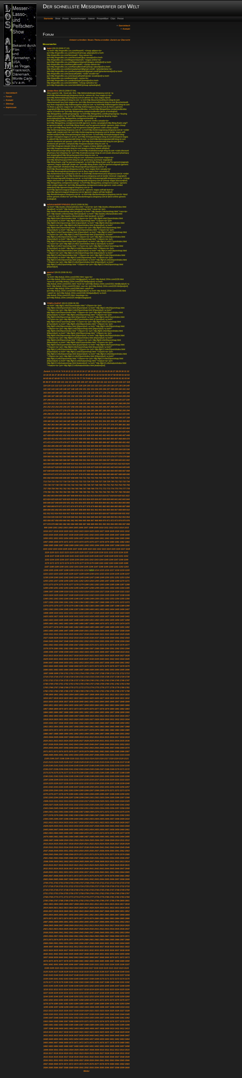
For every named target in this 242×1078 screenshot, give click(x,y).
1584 (76, 648)
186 (49, 396)
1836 (61, 702)
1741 (96, 680)
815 (100, 496)
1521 (101, 634)
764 (72, 489)
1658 (107, 663)
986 (80, 524)
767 (84, 489)
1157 (67, 560)
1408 (45, 613)
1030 (117, 531)
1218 (117, 570)
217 (84, 400)
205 (124, 396)
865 (124, 503)
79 (86, 378)
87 (109, 378)
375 (100, 425)
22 (100, 371)
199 (100, 396)
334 (112, 417)
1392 (50, 609)
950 (112, 517)
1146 (96, 556)
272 (128, 407)
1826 (96, 698)
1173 (62, 563)
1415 (81, 613)
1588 (96, 648)
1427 (56, 616)
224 (112, 400)
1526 (127, 634)
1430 (71, 616)
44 (75, 375)
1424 (127, 613)
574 (104, 456)
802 (49, 496)
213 (68, 400)
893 (61, 510)
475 (61, 442)
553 (108, 453)
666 (120, 471)
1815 (127, 694)
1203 (126, 567)
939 (68, 517)
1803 (66, 694)
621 (116, 464)
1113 (104, 549)
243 (100, 403)
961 (68, 520)
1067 (45, 542)
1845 (107, 702)
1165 (106, 560)
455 (68, 439)
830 (72, 499)
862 (112, 503)
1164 (101, 560)
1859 (91, 705)
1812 (112, 694)
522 (72, 449)
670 (49, 474)
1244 (76, 577)
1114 (109, 549)
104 (74, 382)
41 (67, 375)
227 (124, 400)
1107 (75, 549)
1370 (112, 602)
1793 (101, 691)
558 (128, 453)
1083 (127, 542)
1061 (101, 538)
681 (92, 474)
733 (124, 481)
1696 (127, 670)
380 (120, 425)
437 (84, 435)
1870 (61, 709)
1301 (107, 588)
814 (96, 496)
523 (76, 449)
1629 (45, 659)
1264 (91, 581)
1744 (112, 680)
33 (44, 375)
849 (61, 503)
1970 (50, 730)
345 (68, 421)
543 (68, 453)
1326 (61, 595)
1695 (122, 670)
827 (61, 499)
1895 (101, 712)
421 (108, 432)
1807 (86, 694)
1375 (50, 606)
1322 (127, 591)
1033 (45, 535)
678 (80, 474)
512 (120, 446)
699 (76, 478)
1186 (126, 563)
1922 (66, 719)
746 (88, 485)
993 (108, 524)
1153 (47, 560)
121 (52, 386)
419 (100, 432)
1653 (81, 663)
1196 (91, 567)
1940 (71, 723)
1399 (86, 609)
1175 (71, 563)
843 (124, 499)
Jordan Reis (52, 91)
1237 (127, 574)
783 (61, 492)
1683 (61, 670)
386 (57, 428)
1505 (107, 631)
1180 (96, 563)
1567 (76, 645)
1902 (51, 716)
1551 (81, 641)
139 (124, 386)
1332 (91, 595)
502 (80, 446)
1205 (51, 570)
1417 (91, 613)
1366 (91, 602)
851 (68, 503)
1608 (112, 652)
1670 (81, 666)
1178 (86, 563)
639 (100, 467)
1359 (56, 602)
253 (53, 407)
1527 (45, 638)
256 (65, 407)
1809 (96, 694)
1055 (71, 538)
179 (108, 393)
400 (112, 428)
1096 (107, 545)
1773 (86, 687)
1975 (76, 730)
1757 (91, 684)
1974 (71, 730)
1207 (61, 570)
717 (61, 481)
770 (96, 489)
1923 (71, 719)
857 (92, 503)
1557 (112, 641)
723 (84, 481)
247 (116, 403)
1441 (127, 616)
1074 (81, 542)
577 (116, 456)
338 (128, 417)
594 (96, 460)
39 (61, 375)
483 (92, 442)
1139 (62, 556)
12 (72, 371)
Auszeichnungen (78, 18)
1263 (86, 581)
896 (72, 510)
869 (53, 506)
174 (88, 393)
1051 (50, 538)
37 (55, 375)
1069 (56, 542)
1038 (71, 535)
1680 (45, 670)
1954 (56, 727)
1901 (45, 716)
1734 (61, 680)
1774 (91, 687)
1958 (76, 727)
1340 (45, 599)
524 (80, 449)
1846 (112, 702)
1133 (116, 552)
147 (68, 389)
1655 (91, 663)
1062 (107, 538)
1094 (96, 545)
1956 (66, 727)
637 (92, 467)
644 (120, 467)
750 (104, 485)
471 (45, 442)
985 (76, 524)
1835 (56, 702)
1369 (107, 602)
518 (57, 449)
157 (108, 389)
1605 (96, 652)
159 (116, 389)
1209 (71, 570)
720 (72, 481)
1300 (101, 588)
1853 (61, 705)
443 (108, 435)
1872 (71, 709)
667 (124, 471)
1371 (117, 602)
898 (80, 510)
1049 (127, 535)
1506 (112, 631)
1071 (66, 542)
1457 (122, 620)
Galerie (91, 18)
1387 (112, 606)
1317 (101, 591)
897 (76, 510)
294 (128, 410)
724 (88, 481)
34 (47, 375)
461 (92, 439)
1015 (126, 527)
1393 (56, 609)
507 (100, 446)
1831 (122, 698)
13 (75, 371)
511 (116, 446)
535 (124, 449)
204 (120, 396)
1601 (76, 652)
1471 (107, 623)
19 (92, 371)
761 (61, 489)
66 (50, 378)
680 (88, 474)
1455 (112, 620)
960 (65, 520)
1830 (117, 698)
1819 (61, 698)
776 (120, 489)
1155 (57, 560)
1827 (101, 698)
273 (45, 410)
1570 (91, 645)
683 (100, 474)
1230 (91, 574)
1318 (107, 591)
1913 (107, 716)
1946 (101, 723)
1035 (56, 535)
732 (120, 481)
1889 (71, 712)
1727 (112, 677)
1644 (122, 659)
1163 (96, 560)
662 (104, 471)
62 (125, 375)
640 (104, 467)
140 (128, 386)
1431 (76, 616)
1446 (66, 620)
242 (96, 403)
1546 (56, 641)
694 (57, 478)
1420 (107, 613)
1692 (107, 670)
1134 (121, 552)
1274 (56, 584)
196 (88, 396)
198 (96, 396)
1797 (122, 691)
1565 (66, 645)
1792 (96, 691)
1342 (56, 599)
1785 (61, 691)
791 (92, 492)
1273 (50, 584)
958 (57, 520)
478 (72, 442)
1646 (45, 663)
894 (65, 510)
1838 (71, 702)
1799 (45, 694)
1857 (81, 705)
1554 (96, 641)
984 (72, 524)
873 (68, 506)
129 (84, 386)
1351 (101, 599)
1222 (50, 574)
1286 (117, 584)
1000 (50, 527)
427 (45, 435)
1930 (107, 719)
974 (120, 520)
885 (116, 506)
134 (104, 386)
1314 (86, 591)
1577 (127, 645)
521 (68, 449)
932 (128, 513)
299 (61, 414)
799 (124, 492)
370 (80, 425)
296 (49, 414)
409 (61, 432)
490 (120, 442)
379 (116, 425)
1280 (86, 584)
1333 (96, 595)
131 (92, 386)
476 (65, 442)
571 (92, 456)
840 (112, 499)
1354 (117, 599)
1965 (112, 727)
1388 (117, 606)
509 (108, 446)
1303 (117, 588)
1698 (51, 673)
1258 (61, 581)
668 (128, 471)
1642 (112, 659)
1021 (71, 531)
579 (124, 456)
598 (112, 460)
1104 (60, 549)
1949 (117, 723)
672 (57, 474)
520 (65, 449)
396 (96, 428)
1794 (107, 691)
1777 (107, 687)
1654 (86, 663)
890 (49, 510)
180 (112, 393)
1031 (122, 531)
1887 (61, 712)
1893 (91, 712)
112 (105, 382)
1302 (112, 588)
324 (72, 417)
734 (128, 481)
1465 (76, 623)
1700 (61, 673)
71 (64, 378)
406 (49, 432)
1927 (91, 719)
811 (84, 496)
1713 (127, 673)
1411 (61, 613)
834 (88, 499)
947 (100, 517)
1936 (50, 723)
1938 (61, 723)
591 (84, 460)
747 (92, 485)
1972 (61, 730)
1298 (91, 588)
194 (80, 396)
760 (57, 489)
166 (57, 393)
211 (60, 400)
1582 (66, 648)
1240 (56, 577)
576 (112, 456)
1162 (91, 560)
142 (49, 389)
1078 (101, 542)
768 (88, 489)
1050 (45, 538)
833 (84, 499)
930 (120, 513)
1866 (127, 705)
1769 (66, 687)
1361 (66, 602)
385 (53, 428)
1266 (101, 581)
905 (108, 510)
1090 (76, 545)
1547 (61, 641)
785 (68, 492)
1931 (112, 719)
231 (53, 403)
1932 (117, 719)
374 (96, 425)
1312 (76, 591)
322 (65, 417)
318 (49, 417)
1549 (71, 641)
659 (92, 471)
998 (128, 524)
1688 (86, 670)
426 (128, 432)
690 (128, 474)
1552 (86, 641)
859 (100, 503)
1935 (45, 723)
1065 (122, 538)
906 (112, 510)
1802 (61, 694)
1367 (96, 602)
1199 (106, 567)
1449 (81, 620)
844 (128, 499)
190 (65, 396)
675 (68, 474)
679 (84, 474)
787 (76, 492)
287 (100, 410)
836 (96, 499)
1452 (96, 620)
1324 (50, 595)
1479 (61, 627)
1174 (67, 563)
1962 (96, 727)
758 (49, 489)
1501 (86, 631)
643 (116, 467)
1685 (71, 670)
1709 (107, 673)
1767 (56, 687)
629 (61, 467)
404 (128, 428)
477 (68, 442)
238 (80, 403)
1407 (127, 609)
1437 (107, 616)
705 (100, 478)
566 (72, 456)
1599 (66, 652)
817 (108, 496)
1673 (96, 666)
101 (62, 382)
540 (57, 453)
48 (86, 375)
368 (72, 425)
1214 (96, 570)
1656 (96, 663)
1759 (101, 684)
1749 (50, 684)
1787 (71, 691)
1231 (96, 574)
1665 (56, 666)
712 (128, 478)
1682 (56, 670)
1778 (112, 687)
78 (83, 378)
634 (80, 467)
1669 (76, 666)
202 (112, 396)
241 (92, 403)
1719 (71, 677)
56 (109, 375)
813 (92, 496)
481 (84, 442)
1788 (76, 691)
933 (45, 517)
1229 (86, 574)
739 (61, 485)
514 (128, 446)
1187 (46, 567)
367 (68, 425)
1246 (86, 577)
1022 (76, 531)
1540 (112, 638)
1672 (91, 666)
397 (100, 428)
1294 (71, 588)
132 (96, 386)
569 (84, 456)
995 (116, 524)
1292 (61, 588)
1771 (76, 687)
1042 (91, 535)
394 (88, 428)
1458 (127, 620)
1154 (52, 560)
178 (104, 393)
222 (104, 400)
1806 (81, 694)
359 (124, 421)
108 (90, 382)
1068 (50, 542)
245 (108, 403)
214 (72, 400)
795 (108, 492)
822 (128, 496)
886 (120, 506)
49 (89, 375)
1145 (91, 556)
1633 (66, 659)
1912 (101, 716)
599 (116, 460)
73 (69, 378)
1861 (101, 705)
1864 (117, 705)
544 (72, 453)
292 (120, 410)
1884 (45, 712)
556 (120, 453)
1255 (45, 581)
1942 (81, 723)
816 (104, 496)
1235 (117, 574)
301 (68, 414)
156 (104, 389)
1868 (50, 709)
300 (65, 414)
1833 (45, 702)
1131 (106, 552)
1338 (122, 595)
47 (83, 375)
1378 (66, 606)
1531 (66, 638)
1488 (107, 627)
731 (116, 481)
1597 (56, 652)
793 (100, 492)
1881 (117, 709)
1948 (112, 723)
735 (45, 485)
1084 (45, 545)
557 (124, 453)
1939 (66, 723)
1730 (127, 677)
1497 (66, 631)
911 (45, 513)
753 (116, 485)
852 (72, 503)
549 (92, 453)
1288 (127, 584)
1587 (91, 648)
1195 (86, 567)
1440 (122, 616)
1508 (122, 631)
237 (76, 403)
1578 (45, 648)
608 (65, 464)
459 (84, 439)
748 (96, 485)
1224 (61, 574)
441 (100, 435)
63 (128, 375)
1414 (76, 613)
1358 (50, 602)
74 (72, 378)
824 (49, 499)
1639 (96, 659)
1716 (56, 677)
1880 (112, 709)
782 (57, 492)
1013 (116, 527)
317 (45, 417)
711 (124, 478)
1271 (127, 581)
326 (80, 417)
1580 (56, 648)
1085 (51, 545)
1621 (91, 655)
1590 (107, 648)
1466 (81, 623)
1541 (117, 638)
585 (61, 460)
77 (81, 378)
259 (76, 407)
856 (88, 503)
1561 (45, 645)
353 (100, 421)
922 (88, 513)
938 (65, 517)
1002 (60, 527)
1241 (61, 577)
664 (112, 471)
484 (96, 442)
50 (92, 375)
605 (53, 464)
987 (84, 524)
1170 (47, 563)
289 (108, 410)
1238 (45, 577)
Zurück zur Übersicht (120, 40)
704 (96, 478)
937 (61, 517)
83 (97, 378)
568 (80, 456)
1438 (112, 616)
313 (116, 414)
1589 (101, 648)
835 (92, 499)
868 (49, 506)
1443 (50, 620)
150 (80, 389)
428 (49, 435)
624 (128, 464)
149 (76, 389)
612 (80, 464)
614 (88, 464)
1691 (101, 670)
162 (128, 389)
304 (80, 414)
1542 (122, 638)
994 (112, 524)
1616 (66, 655)
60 (120, 375)
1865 (122, 705)
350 (88, 421)
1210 (76, 570)
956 (49, 520)
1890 (76, 712)
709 (116, 478)
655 (76, 471)
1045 (107, 535)
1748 (45, 684)
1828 (107, 698)
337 (124, 417)
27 (114, 371)
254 (57, 407)
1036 (61, 535)
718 (65, 481)
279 (68, 410)
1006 (81, 527)
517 (53, 449)
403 (124, 428)
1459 (45, 623)
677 (76, 474)
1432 (81, 616)
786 (72, 492)
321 (61, 417)
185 (45, 396)
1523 (112, 634)
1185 (121, 563)
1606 (102, 652)
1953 (50, 727)
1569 (86, 645)
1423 (122, 613)
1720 (76, 677)
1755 (81, 684)
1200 (111, 567)
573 (100, 456)
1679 (127, 666)
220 (96, 400)
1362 (71, 602)
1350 (96, 599)
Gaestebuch (11, 93)
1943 (86, 723)
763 (68, 489)
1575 (117, 645)
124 (64, 386)
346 (72, 421)
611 (76, 464)
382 (128, 425)
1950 (122, 723)
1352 (107, 599)
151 (84, 389)
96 (47, 382)
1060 (96, 538)
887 (124, 506)
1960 (86, 727)
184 (128, 393)
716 (57, 481)
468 (120, 439)
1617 (71, 655)
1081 (117, 542)
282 (80, 410)
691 (45, 478)
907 (116, 510)
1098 (117, 545)
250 (128, 403)
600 (120, 460)
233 (61, 403)
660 (96, 471)
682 (96, 474)
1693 (112, 670)
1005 (75, 527)
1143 (81, 556)
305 (84, 414)
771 (100, 489)
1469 (96, 623)
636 (88, 467)
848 (57, 503)
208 (49, 400)
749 (100, 485)
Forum (9, 96)
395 (92, 428)
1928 (96, 719)
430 (57, 435)
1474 (122, 623)
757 (45, 489)
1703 (76, 673)
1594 (127, 648)
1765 (45, 687)
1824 (86, 698)
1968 (127, 727)
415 (84, 432)
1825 (91, 698)
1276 (66, 584)
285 (92, 410)
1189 (56, 567)
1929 (101, 719)
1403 (107, 609)
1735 (66, 680)
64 (44, 378)
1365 (86, 602)
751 (108, 485)
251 (45, 407)
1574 (112, 645)
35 (50, 375)
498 (65, 446)
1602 (81, 652)
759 (53, 489)
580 (128, 456)
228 (128, 400)
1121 (56, 552)
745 (84, 485)
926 (104, 513)
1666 (61, 666)
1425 (45, 616)
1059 (91, 538)
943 (84, 517)
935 (53, 517)
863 (116, 503)
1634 (71, 659)
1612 (45, 655)
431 (61, 435)
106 (82, 382)
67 (53, 378)
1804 (71, 694)
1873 (76, 709)
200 (104, 396)
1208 (66, 570)
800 (128, 492)
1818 (56, 698)
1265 (96, 581)
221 (100, 400)
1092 (86, 545)
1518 (86, 634)
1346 (76, 599)
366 (65, 425)
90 (117, 378)
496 (57, 446)
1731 (45, 680)
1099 (122, 545)
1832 (127, 698)
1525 (122, 634)
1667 (66, 666)
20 (94, 371)
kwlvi (49, 48)
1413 (71, 613)
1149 (111, 556)
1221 (45, 574)
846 (49, 503)
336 (120, 417)
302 (72, 414)
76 (78, 378)
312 (112, 414)
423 (116, 432)
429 (53, 435)
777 (124, 489)
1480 (66, 627)
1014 (121, 527)
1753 (71, 684)
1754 (76, 684)
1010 (101, 527)
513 (124, 446)
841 (116, 499)
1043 (96, 535)
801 (45, 496)
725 (92, 481)
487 (108, 442)
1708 (102, 673)
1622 (96, 655)
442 (104, 435)
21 (97, 371)
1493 (45, 631)
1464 (71, 623)
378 (112, 425)
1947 (107, 723)
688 (120, 474)
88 (111, 378)
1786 (66, 691)
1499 (76, 631)
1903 (56, 716)
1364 (81, 602)
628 (57, 467)
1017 (50, 531)
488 (112, 442)
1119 (47, 552)
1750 (56, 684)
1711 (117, 673)
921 (84, 513)
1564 (61, 645)
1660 (117, 663)
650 (57, 471)
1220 (127, 570)
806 (65, 496)
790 (88, 492)
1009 (96, 527)
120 (49, 386)
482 (88, 442)
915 (60, 513)
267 (108, 407)
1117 (123, 549)
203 (116, 396)
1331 (86, 595)
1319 (112, 591)
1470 (101, 623)
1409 (51, 613)
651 (61, 471)
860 (104, 503)
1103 (55, 549)
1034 (50, 535)
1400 (91, 609)
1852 (56, 705)
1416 (86, 613)
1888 (66, 712)
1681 (50, 670)
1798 (127, 691)
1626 (117, 655)
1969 (45, 730)
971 (108, 520)
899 (84, 510)
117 (124, 382)
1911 (96, 716)
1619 (81, 655)
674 (65, 474)
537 (45, 453)
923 (92, 513)
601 (124, 460)
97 (50, 382)
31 (125, 371)
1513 (61, 634)
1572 (101, 645)
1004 (70, 527)
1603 (86, 652)
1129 (96, 552)
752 (112, 485)
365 (61, 425)
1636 (81, 659)
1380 (76, 606)
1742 (101, 680)
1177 (81, 563)
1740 (91, 680)
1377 (61, 606)
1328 (71, 595)
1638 (91, 659)
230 (49, 403)
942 (80, 517)
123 (60, 386)
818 (112, 496)
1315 (91, 591)
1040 (81, 535)
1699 (56, 673)
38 (58, 375)
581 (45, 460)
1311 (71, 591)
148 (72, 389)
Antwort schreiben (78, 40)
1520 (96, 634)
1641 (107, 659)
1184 (116, 563)
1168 (121, 560)
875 (76, 506)
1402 (101, 609)
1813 (117, 694)
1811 (107, 694)
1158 (71, 560)
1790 (86, 691)
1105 (65, 549)
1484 (86, 627)
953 (124, 517)
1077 (96, 542)
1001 (55, 527)
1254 (127, 577)
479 (76, 442)
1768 (61, 687)
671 (53, 474)
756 (128, 485)
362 (49, 425)
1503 (96, 631)
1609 (117, 652)
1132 (111, 552)
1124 (71, 552)
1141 (71, 556)
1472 (112, 623)
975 (124, 520)
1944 (91, 723)
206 (128, 396)
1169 (126, 560)
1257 (56, 581)
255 (61, 407)
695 (61, 478)
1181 (101, 563)
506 (96, 446)
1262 (81, 581)
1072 (71, 542)
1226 (71, 574)
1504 (101, 631)
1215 (101, 570)
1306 (45, 591)
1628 (127, 655)
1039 (76, 535)
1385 (101, 606)
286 (96, 410)
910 (128, 510)
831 (76, 499)
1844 (101, 702)
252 (49, 407)
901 (92, 510)
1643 (117, 659)
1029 (112, 531)
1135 (126, 552)
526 (88, 449)
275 (53, 410)
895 (68, 510)
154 (96, 389)
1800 (51, 694)
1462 (61, 623)
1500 (81, 631)
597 (108, 460)
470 (128, 439)
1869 (56, 709)
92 (123, 378)
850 (65, 503)
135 (108, 386)
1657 (101, 663)
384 (49, 428)
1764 (127, 684)
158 (112, 389)
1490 (117, 627)
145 (61, 389)
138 (120, 386)
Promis (65, 18)
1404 (112, 609)
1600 (71, 652)
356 (112, 421)
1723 (91, 677)
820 (120, 496)
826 (57, 499)
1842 (91, 702)
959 (61, 520)
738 (57, 485)
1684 (66, 670)
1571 (96, 645)
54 (103, 375)
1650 (66, 663)
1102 (50, 549)
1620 (86, 655)
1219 (122, 570)
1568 (81, 645)
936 (57, 517)
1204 (45, 570)
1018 (56, 531)
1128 (91, 552)
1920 (56, 719)
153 (92, 389)
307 (92, 414)
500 (72, 446)
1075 (86, 542)
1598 (61, 652)
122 (56, 386)
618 (104, 464)
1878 (101, 709)
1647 (50, 663)
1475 (127, 623)
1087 (61, 545)
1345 (71, 599)
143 (53, 389)
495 (53, 446)
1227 (76, 574)
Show (57, 18)
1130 (101, 552)
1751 (61, 684)
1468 (91, 623)
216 (80, 400)
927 (108, 513)
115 (117, 382)
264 (96, 407)
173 (84, 393)
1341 (50, 599)
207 (45, 400)
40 (64, 375)
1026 (96, 531)
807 (68, 496)
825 (53, 499)
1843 (96, 702)
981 (61, 524)
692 (49, 478)
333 (108, 417)
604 (49, 464)
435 (76, 435)
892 (57, 510)
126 (72, 386)
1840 (81, 702)
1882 (122, 709)
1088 (66, 545)
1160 (81, 560)
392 (80, 428)
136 (112, 386)
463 (100, 439)
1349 (91, 599)
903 (100, 510)
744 (80, 485)
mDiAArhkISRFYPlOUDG (58, 204)
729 (108, 481)
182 (120, 393)
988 (88, 524)
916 (64, 513)
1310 (66, 591)
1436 (101, 616)
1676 (112, 666)
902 (96, 510)
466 (112, 439)
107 (86, 382)
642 (112, 467)
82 (95, 378)
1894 (96, 712)
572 (96, 456)
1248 (96, 577)
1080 (112, 542)
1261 (76, 581)
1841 (86, 702)
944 (88, 517)
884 (112, 506)
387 (61, 428)
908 (120, 510)
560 (49, 456)
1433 (86, 616)
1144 (86, 556)
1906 (71, 716)
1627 (122, 655)
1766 (50, 687)
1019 (61, 531)
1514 (66, 634)
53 (100, 375)
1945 (96, 723)
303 (76, 414)
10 (67, 371)
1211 (81, 570)
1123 (66, 552)
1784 (56, 691)
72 (67, 378)
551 (100, 453)
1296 (81, 588)
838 (104, 499)
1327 (66, 595)
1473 (117, 623)
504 (88, 446)
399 (108, 428)
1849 (127, 702)
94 (128, 378)
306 (88, 414)
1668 (71, 666)
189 (61, 396)
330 (96, 417)
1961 (91, 727)
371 (84, 425)
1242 (66, 577)
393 (84, 428)
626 (49, 467)
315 (124, 414)
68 (55, 378)
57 (111, 375)
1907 (76, 716)
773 (108, 489)
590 (80, 460)
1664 (50, 666)
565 (68, 456)
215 (76, 400)
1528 (50, 638)
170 (72, 393)
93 (125, 378)
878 (88, 506)
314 (120, 414)
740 (65, 485)
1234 (112, 574)
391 (76, 428)
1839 (76, 702)
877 (84, 506)
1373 (127, 602)
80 (89, 378)
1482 (76, 627)
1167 (116, 560)
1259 (66, 581)
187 (53, 396)
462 (96, 439)
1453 (101, 620)
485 (100, 442)
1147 (101, 556)
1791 (91, 691)
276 (57, 410)
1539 (107, 638)
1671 (86, 666)
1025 (91, 531)
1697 (45, 673)
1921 (61, 719)
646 (128, 467)
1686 (76, 670)
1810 (102, 694)
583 (53, 460)
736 (49, 485)
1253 (122, 577)
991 (100, 524)
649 (53, 471)
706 (104, 478)
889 (45, 510)
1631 (56, 659)
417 (92, 432)
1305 (127, 588)
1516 (76, 634)
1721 (81, 677)
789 (84, 492)
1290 (50, 588)
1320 (117, 591)
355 (108, 421)
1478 (56, 627)
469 (124, 439)
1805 (76, 694)
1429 (66, 616)
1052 (56, 538)
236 (72, 403)
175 (92, 393)
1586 (86, 648)
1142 (76, 556)
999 (45, 527)
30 (122, 371)
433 (68, 435)
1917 (127, 716)
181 (116, 393)
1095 (102, 545)
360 (128, 421)
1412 (66, 613)
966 (88, 520)
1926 (86, 719)
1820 (66, 698)
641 (108, 467)
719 (68, 481)
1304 (122, 588)
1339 (127, 595)
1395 (66, 609)
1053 (61, 538)
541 (61, 453)
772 (104, 489)
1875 (86, 709)
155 (100, 389)
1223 (56, 574)
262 (88, 407)
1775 (96, 687)
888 (128, 506)
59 (117, 375)
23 (103, 371)
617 (100, 464)
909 (124, 510)
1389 (122, 606)
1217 (112, 570)
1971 (56, 730)
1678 (122, 666)
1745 (117, 680)
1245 (81, 577)
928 (112, 513)
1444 (56, 620)
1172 (57, 563)
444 (112, 435)
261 (84, 407)
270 (120, 407)
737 (53, 485)
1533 (76, 638)
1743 (107, 680)
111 (101, 382)
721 (76, 481)
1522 (107, 634)
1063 (112, 538)
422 (112, 432)
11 (69, 371)
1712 (122, 673)
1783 (50, 691)
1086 (56, 545)
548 (88, 453)
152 (88, 389)
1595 (45, 652)
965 (84, 520)
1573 (107, 645)
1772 (81, 687)
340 (49, 421)
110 (98, 382)
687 (116, 474)
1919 (50, 719)
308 (96, 414)
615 (92, 464)
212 (64, 400)
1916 (122, 716)
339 (45, 421)
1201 (116, 567)
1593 (122, 648)
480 (80, 442)
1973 (66, 730)
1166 (111, 560)
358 (120, 421)
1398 (81, 609)
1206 (56, 570)
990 (96, 524)
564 (65, 456)
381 (124, 425)
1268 (112, 581)
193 (76, 396)
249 (124, 403)
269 (116, 407)
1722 (86, 677)
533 (116, 449)
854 (80, 503)
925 (100, 513)
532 (112, 449)
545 (76, 453)
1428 (61, 616)
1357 (45, 602)
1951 (127, 723)
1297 (86, 588)
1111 (94, 549)
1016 (45, 531)
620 (112, 464)
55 (106, 375)
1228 (81, 574)
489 (116, 442)
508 (104, 446)
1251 (112, 577)
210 (57, 400)
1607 (107, 652)
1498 (71, 631)
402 (120, 428)
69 (58, 378)
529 (100, 449)
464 (104, 439)
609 (68, 464)
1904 (61, 716)
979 (53, 524)
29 (120, 371)
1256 (50, 581)
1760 (107, 684)
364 (57, 425)
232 (57, 403)
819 (116, 496)
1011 (106, 527)
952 (120, 517)
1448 (76, 620)
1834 (50, 702)
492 (128, 442)
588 (72, 460)
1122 (61, 552)
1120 (52, 552)
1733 (56, 680)
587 (68, 460)
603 (45, 464)
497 (61, 446)
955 (45, 520)
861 (108, 503)
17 (86, 371)
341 (53, 421)
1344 (66, 599)
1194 (81, 567)
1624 (107, 655)
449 (45, 439)
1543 (127, 638)
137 (116, 386)
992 (104, 524)
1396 (71, 609)
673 (61, 474)
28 (117, 371)
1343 (61, 599)
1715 (50, 677)
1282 (96, 584)
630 (65, 467)
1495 (56, 631)
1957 (71, 727)
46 (81, 375)
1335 (107, 595)
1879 (107, 709)
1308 (56, 591)
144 (57, 389)
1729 (122, 677)
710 (120, 478)
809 (76, 496)
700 (80, 478)
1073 (76, 542)
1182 (106, 563)
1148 (106, 556)
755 (124, 485)
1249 (101, 577)
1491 (122, 627)
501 (76, 446)
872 (65, 506)
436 (80, 435)
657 (84, 471)
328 (88, 417)
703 (92, 478)
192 (72, 396)
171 (76, 393)
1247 (91, 577)
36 (53, 375)
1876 (91, 709)
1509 (127, 631)
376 (104, 425)
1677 (117, 666)
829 (68, 499)
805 (61, 496)
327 (84, 417)
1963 (101, 727)
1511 (51, 634)
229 (45, 403)
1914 (112, 716)
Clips (113, 18)
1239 (50, 577)
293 (124, 410)
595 (100, 460)
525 (84, 449)
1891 (81, 712)
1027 (101, 531)
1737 (76, 680)
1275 (61, 584)
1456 (117, 620)
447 (124, 435)
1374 (45, 606)
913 (52, 513)
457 (76, 439)
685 (108, 474)
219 (92, 400)
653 (68, 471)
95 (44, 382)
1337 (117, 595)
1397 (76, 609)
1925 (81, 719)
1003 (65, 527)
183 (124, 393)
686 (112, 474)
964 (80, 520)
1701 (66, 673)
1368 (101, 602)
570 (88, 456)
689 (124, 474)
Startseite (48, 18)
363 (53, 425)
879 (92, 506)
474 (57, 442)
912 (49, 513)
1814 (122, 694)
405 (45, 432)
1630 (50, 659)
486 (104, 442)
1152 (126, 556)
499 (68, 446)
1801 (56, 694)
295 (45, 414)
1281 (91, 584)
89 (114, 378)
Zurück (47, 371)
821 (124, 496)
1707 (96, 673)
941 (76, 517)
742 (72, 485)
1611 (127, 652)
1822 (76, 698)
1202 (121, 567)
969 (100, 520)
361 (45, 425)
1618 (76, 655)
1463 (66, 623)
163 (45, 393)
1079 (107, 542)
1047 (117, 535)
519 (61, 449)
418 (96, 432)
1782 (45, 691)
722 (80, 481)
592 (88, 460)
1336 (112, 595)
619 (108, 464)
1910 (91, 716)
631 (68, 467)
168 (65, 393)
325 (76, 417)
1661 (122, 663)
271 (124, 407)
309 (100, 414)
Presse (120, 18)
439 (92, 435)
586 (65, 460)
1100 (127, 545)
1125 (76, 552)
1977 (86, 730)
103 (70, 382)
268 (112, 407)
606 (57, 464)
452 (57, 439)
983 (68, 524)
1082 (122, 542)
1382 (86, 606)
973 (116, 520)
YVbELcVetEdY (54, 303)
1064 (117, 538)
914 (56, 513)
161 (124, 389)
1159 (76, 560)
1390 (127, 606)
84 (100, 378)
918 (72, 513)
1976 (81, 730)
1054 (66, 538)
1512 (56, 634)
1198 (101, 567)
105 (78, 382)
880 (96, 506)
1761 (112, 684)
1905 (66, 716)
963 (76, 520)
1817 (50, 698)
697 (68, 478)
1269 (117, 581)
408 (57, 432)
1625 (112, 655)
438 (88, 435)
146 (65, 389)
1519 (91, 634)
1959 (81, 727)
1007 (86, 527)
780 (49, 492)
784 (65, 492)
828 (65, 499)
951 (116, 517)
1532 (71, 638)
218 (88, 400)
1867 (45, 709)
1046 (112, 535)
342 (57, 421)
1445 (61, 620)
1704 (81, 673)
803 (53, 496)
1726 (107, 677)
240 (88, 403)
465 (108, 439)
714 (49, 481)
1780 (122, 687)
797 (116, 492)
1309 (61, 591)
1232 (101, 574)
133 (100, 386)
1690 (96, 670)
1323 (45, 595)
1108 (80, 549)
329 (92, 417)
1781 (127, 687)
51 (95, 375)
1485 (91, 627)
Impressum (11, 107)
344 (65, 421)
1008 (91, 527)
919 (76, 513)
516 (49, 449)
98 (52, 382)
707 (108, 478)
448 (128, 435)
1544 (45, 641)
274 (49, 410)
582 (49, 460)
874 (72, 506)
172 (80, 393)
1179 (91, 563)
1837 (66, 702)
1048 (122, 535)
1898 (117, 712)
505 (92, 446)
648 (49, 471)
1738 (81, 680)
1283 (101, 584)
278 (65, 410)
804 (57, 496)
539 (53, 453)
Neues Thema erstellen (98, 40)
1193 (76, 567)
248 (120, 403)
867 (45, 506)
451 (53, 439)
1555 (101, 641)
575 (108, 456)
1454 (107, 620)
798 (120, 492)
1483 (81, 627)
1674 (101, 666)
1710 (112, 673)
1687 (81, 670)
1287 (122, 584)
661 (100, 471)
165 (53, 393)
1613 (50, 655)
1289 (45, 588)
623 (124, 464)
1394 (61, 609)
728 (104, 481)
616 (96, 464)
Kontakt (9, 100)
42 (69, 375)
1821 (71, 698)
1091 (81, 545)
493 (45, 446)
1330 (81, 595)
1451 (91, 620)
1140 (67, 556)
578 (120, 456)
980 (57, 524)
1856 (76, 705)
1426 (50, 616)
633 (76, 467)
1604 (91, 652)
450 (49, 439)
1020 (66, 531)
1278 (76, 584)
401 (116, 428)
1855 (71, 705)
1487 (101, 627)
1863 (112, 705)
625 (45, 467)
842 (120, 499)
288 (104, 410)
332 (104, 417)
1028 (107, 531)
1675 (107, 666)
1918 (45, 719)
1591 (112, 648)
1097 (112, 545)
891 (53, 510)
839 (108, 499)
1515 (71, 634)
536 (128, 449)
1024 (86, 531)
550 (96, 453)
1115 (113, 549)
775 (116, 489)
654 (72, 471)
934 (49, 517)
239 (84, 403)
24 (106, 371)
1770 (71, 687)
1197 (96, 567)
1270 (122, 581)
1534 (81, 638)
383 (45, 428)
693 (53, 478)
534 (120, 449)
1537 (96, 638)
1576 (122, 645)
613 (84, 464)
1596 (51, 652)
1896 (107, 712)
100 (58, 382)
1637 (86, 659)
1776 (101, 687)
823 (45, 499)
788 (80, 492)
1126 (81, 552)
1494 (50, 631)
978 (49, 524)
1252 (117, 577)
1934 (127, 719)
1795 (112, 691)
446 (120, 435)
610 (72, 464)
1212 (86, 570)
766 (80, 489)
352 (96, 421)
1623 (101, 655)
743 (76, 485)
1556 (107, 641)
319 (53, 417)
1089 (71, 545)
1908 (81, 716)
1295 (76, 588)
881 (100, 506)
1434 (91, 616)
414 (80, 432)
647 (45, 471)
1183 (111, 563)
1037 (66, 535)
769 (92, 489)
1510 (45, 634)
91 (120, 378)
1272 (45, 584)
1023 (81, 531)
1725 (101, 677)
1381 (81, 606)
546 (80, 453)
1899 (122, 712)
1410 (56, 613)
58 (114, 375)
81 (92, 378)
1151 (121, 556)
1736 (71, 680)
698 (72, 478)
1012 (111, 527)
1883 (127, 709)
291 (116, 410)
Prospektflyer (102, 18)
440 (96, 435)
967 (92, 520)
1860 (96, 705)
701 (84, 478)
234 (65, 403)
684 (104, 474)
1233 (107, 574)
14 (78, 371)
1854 (66, 705)
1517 (81, 634)
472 (49, 442)
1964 (107, 727)
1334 (101, 595)
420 (104, 432)
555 (116, 453)
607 (61, 464)
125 (68, 386)
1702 (71, 673)
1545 (50, 641)
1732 (50, 680)
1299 (96, 588)
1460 (50, 623)
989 (92, 524)
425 (124, 432)
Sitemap (9, 104)
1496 (61, 631)
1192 (71, 567)
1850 (45, 705)
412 (72, 432)
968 (96, 520)
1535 (86, 638)
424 (120, 432)
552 (104, 453)
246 (112, 403)
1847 (117, 702)
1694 (117, 670)
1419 (101, 613)
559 (45, 456)
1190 (61, 567)
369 (76, 425)
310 (104, 414)
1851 (50, 705)
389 (68, 428)
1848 (122, 702)
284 (88, 410)
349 (84, 421)
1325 (56, 595)
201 (108, 396)
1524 (117, 634)
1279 (81, 584)
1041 (86, 535)
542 (65, 453)
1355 (122, 599)
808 (72, 496)
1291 (56, 588)
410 (65, 432)
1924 (76, 719)
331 (100, 417)
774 (112, 489)
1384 (96, 606)
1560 (127, 641)
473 (53, 442)
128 (80, 386)
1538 (101, 638)
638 (96, 467)
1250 (107, 577)
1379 (71, 606)
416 (88, 432)
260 (80, 407)
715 (53, 481)
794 (104, 492)
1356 (127, 599)
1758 (96, 684)
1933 (122, 719)
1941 (76, 723)
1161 (86, 560)
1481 (71, 627)
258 (72, 407)
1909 (86, 716)
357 (116, 421)
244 (104, 403)
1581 (61, 648)
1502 (91, 631)
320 (57, 417)
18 (89, 371)
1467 (86, 623)
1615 (61, 655)
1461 (56, 623)
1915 (117, 716)
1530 (61, 638)
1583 (71, 648)
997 (124, 524)
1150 (116, 556)
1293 (66, 588)
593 (92, 460)
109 (94, 382)
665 (116, 471)
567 (76, 456)
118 (128, 382)
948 (104, 517)
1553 (91, 641)
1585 (81, 648)
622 (120, 464)
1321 (122, 591)
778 (128, 489)
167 (61, 393)
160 (120, 389)
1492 (127, 627)
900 (88, 510)
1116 (118, 549)
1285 (112, 584)
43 (72, 375)
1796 (117, 691)
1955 (61, 727)
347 (76, 421)
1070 (61, 542)
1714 (45, 677)
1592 (117, 648)
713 (45, 481)
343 (61, 421)
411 (68, 432)
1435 (96, 616)
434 (72, 435)
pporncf (50, 272)
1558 (117, 641)
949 (108, 517)
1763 (122, 684)
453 (61, 439)
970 (104, 520)
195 (84, 396)
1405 (117, 609)
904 (104, 510)
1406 (122, 609)
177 (100, 393)
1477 (50, 627)
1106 (70, 549)
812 (88, 496)
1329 (76, 595)
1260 (71, 581)
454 (65, 439)
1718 (66, 677)
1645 (127, 659)
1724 (96, 677)
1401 (96, 609)
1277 (71, 584)
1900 (127, 712)
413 (76, 432)
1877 (96, 709)
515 (45, 449)
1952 (45, 727)
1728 (117, 677)
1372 (122, 602)
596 (104, 460)
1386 (107, 606)
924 (96, 513)
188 (57, 396)
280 (72, 410)
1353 (112, 599)
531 (108, 449)
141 (45, 389)
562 (57, 456)
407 (53, 432)
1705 (86, 673)
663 (108, 471)
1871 (66, 709)
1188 (51, 567)
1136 (47, 556)
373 (92, 425)
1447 (71, 620)
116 (120, 382)
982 (65, 524)
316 (128, 414)
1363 (76, 602)
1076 (91, 542)
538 (49, 453)
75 (75, 378)
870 (57, 506)
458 (80, 439)
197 (92, 396)
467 (116, 439)
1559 (122, 641)
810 (80, 496)
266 (104, 407)
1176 (76, 563)
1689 (91, 670)
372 (88, 425)
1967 (122, 727)
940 (72, 517)
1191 (66, 567)
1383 (91, 606)
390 (72, 428)
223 (108, 400)
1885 (50, 712)
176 (96, 393)
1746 (122, 680)
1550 (76, 641)
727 (100, 481)
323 (68, 417)
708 (112, 478)
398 (104, 428)
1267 (107, 581)
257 (68, 407)
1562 (50, 645)
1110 (90, 549)
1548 (66, 641)
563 (61, 456)
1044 (101, 535)
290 (112, 410)
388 (65, 428)
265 (100, 407)
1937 (56, 723)
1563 (56, 645)
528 (96, 449)
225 (116, 400)
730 (112, 481)
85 (103, 378)
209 (53, 400)
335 (116, 417)
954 (128, 517)
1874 (81, 709)
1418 (96, 613)
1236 (122, 574)
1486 (96, 627)
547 (84, 453)
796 (112, 492)
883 (108, 506)
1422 (117, 613)
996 (120, 524)
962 (72, 520)
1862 (107, 705)
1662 (127, 663)
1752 (66, 684)
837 (100, 499)
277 (61, 410)
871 (61, 506)
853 (76, 503)
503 (84, 446)
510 (112, 446)
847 (53, 503)
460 (88, 439)
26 (111, 371)
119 (45, 386)
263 (92, 407)
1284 (107, 584)
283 (84, 410)
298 (57, 414)
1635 (76, 659)
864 (120, 503)
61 (123, 375)
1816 (45, 698)
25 (108, 371)
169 (68, 393)
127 (76, 386)
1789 (81, 691)
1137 (52, 556)
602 (128, 460)
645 (124, 467)
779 (45, 492)
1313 (81, 591)
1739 (86, 680)
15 (80, 371)
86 (106, 378)
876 (80, 506)
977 (45, 524)
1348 (86, 599)
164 (49, 393)
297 (53, 414)
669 (45, 474)
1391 (45, 609)
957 (53, 520)
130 (88, 386)
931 (124, 513)
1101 (45, 549)
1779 (117, 687)
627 (53, 467)
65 (47, 378)
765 (76, 489)
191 (68, 396)
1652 (76, 663)
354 (104, 421)
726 (96, 481)
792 (96, 492)
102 (66, 382)
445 (116, 435)
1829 (112, 698)
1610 (122, 652)
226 (120, 400)
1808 (91, 694)
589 (76, 460)
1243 (71, 577)
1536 (91, 638)
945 (92, 517)
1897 (112, 712)
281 (76, 410)
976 (128, 520)
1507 (117, 631)
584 (57, 460)
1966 (117, 727)
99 (55, 382)
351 (92, 421)
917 (68, 513)
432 (65, 435)
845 (45, 503)
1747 (127, 680)
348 (80, 421)
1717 (61, 677)
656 (80, 471)
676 (72, 474)
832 (80, 499)
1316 (96, 591)
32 (128, 371)
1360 (61, 602)
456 (72, 439)
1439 (117, 616)
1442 (45, 620)
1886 (56, 712)
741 (68, 485)
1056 (76, 538)
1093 (91, 545)
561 (53, 456)
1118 (128, 549)
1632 (61, 659)
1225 (66, 574)
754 (120, 485)
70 (61, 378)
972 (112, 520)
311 (108, 414)
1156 (62, 560)
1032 (127, 531)
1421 (112, 613)
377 (108, 425)
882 (104, 506)
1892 (86, 712)
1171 (52, 563)
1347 (81, 599)
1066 (127, 538)
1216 (107, 570)
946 (96, 517)
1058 (86, 538)
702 (88, 478)
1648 (56, 663)
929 (116, 513)
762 (65, 489)
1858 (86, 705)
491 (124, 442)
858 (96, 503)
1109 (85, 549)
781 (53, 492)
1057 (81, 538)
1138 (57, 556)
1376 (56, 606)
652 (65, 471)
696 (65, 478)
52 (97, 375)
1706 (91, 673)
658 (88, 471)
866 (128, 503)
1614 (56, 655)
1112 (99, 549)
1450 (86, 620)
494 (49, 446)
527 (92, 449)
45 (78, 375)
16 (83, 371)
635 (84, 467)
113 (109, 382)
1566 (71, 645)
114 (113, 382)
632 (72, 467)
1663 (45, 666)
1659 (112, 663)
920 (80, 513)
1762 (117, 684)
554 (112, 453)
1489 (112, 627)
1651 (71, 663)
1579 (50, 648)
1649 (61, 663)
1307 (51, 591)
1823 (81, 698)
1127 (86, 552)
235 (68, 403)
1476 (45, 627)
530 (104, 449)
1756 (86, 684)
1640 (101, 659)
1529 (56, 638)
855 (84, 503)
